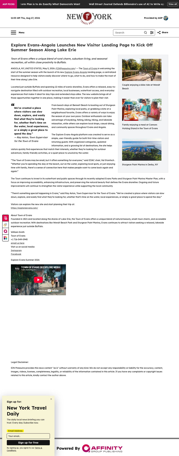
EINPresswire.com (65, 68)
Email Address (15, 431)
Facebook (16, 254)
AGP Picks (8, 4)
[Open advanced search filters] (152, 32)
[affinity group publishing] (5, 231)
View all (173, 4)
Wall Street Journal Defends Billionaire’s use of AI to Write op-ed (128, 4)
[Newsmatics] (5, 238)
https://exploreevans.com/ (24, 208)
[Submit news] (5, 218)
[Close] (51, 399)
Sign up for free (28, 442)
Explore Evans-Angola (76, 72)
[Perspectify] (5, 224)
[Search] (145, 32)
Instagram (16, 250)
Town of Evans (90, 68)
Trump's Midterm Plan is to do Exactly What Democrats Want (43, 4)
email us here (17, 243)
